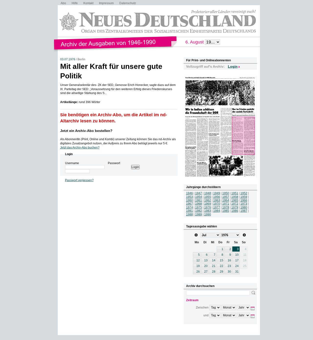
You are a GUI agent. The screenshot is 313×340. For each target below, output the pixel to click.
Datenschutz (127, 3)
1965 (234, 200)
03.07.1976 (67, 59)
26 (198, 271)
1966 (243, 200)
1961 (198, 200)
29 (221, 271)
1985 (225, 210)
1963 (216, 200)
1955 (207, 197)
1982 (198, 210)
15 (221, 260)
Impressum (106, 3)
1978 (225, 207)
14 (213, 260)
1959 (243, 197)
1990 (207, 214)
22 (221, 266)
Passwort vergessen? (79, 180)
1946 (189, 193)
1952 (243, 193)
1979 (234, 207)
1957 (225, 197)
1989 (198, 214)
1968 (198, 203)
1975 (198, 207)
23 (229, 266)
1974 (189, 207)
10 (237, 254)
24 (237, 266)
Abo (63, 3)
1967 (189, 203)
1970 (216, 203)
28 (213, 271)
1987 (243, 210)
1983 (207, 210)
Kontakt (88, 3)
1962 (207, 200)
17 (237, 260)
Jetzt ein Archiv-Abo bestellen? (86, 131)
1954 (198, 197)
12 (198, 260)
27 (206, 271)
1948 (207, 193)
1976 (207, 207)
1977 (216, 207)
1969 (207, 203)
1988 (189, 214)
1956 (216, 197)
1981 (189, 210)
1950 (225, 193)
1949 (216, 193)
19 (198, 266)
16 (229, 260)
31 (237, 271)
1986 (234, 210)
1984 (216, 210)
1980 (243, 207)
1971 (225, 203)
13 (206, 260)
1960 (189, 200)
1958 (234, 197)
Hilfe (75, 3)
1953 (189, 197)
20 (206, 266)
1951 (234, 193)
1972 (234, 203)
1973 (243, 203)
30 (229, 271)
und (206, 315)
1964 (225, 200)
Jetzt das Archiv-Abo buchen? (80, 147)
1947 (198, 193)
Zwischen (202, 307)
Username (72, 163)
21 (213, 266)
